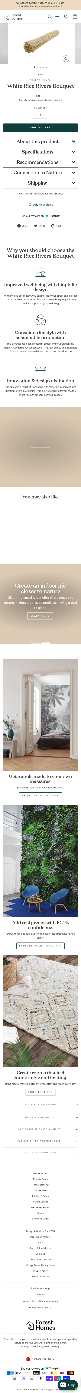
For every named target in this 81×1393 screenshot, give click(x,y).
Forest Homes (40, 80)
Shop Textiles (40, 1092)
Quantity (40, 108)
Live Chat (40, 1294)
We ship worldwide (39, 1117)
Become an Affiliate (40, 1236)
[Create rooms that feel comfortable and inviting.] (40, 1011)
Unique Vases (41, 1190)
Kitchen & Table (40, 1196)
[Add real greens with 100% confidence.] (40, 861)
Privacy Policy (40, 1270)
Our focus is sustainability (39, 1129)
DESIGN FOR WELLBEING (39, 1104)
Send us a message (41, 1288)
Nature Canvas (40, 1201)
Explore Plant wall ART (40, 945)
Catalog (41, 1213)
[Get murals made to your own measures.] (40, 715)
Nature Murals (40, 1173)
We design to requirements (39, 1141)
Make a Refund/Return (40, 1248)
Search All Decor (40, 1218)
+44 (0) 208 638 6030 (40, 1307)
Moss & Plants (40, 1179)
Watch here (42, 467)
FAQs (40, 1242)
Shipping (35, 100)
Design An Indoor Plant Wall (40, 1231)
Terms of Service (40, 1276)
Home (40, 74)
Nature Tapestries (40, 1207)
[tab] (40, 142)
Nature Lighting (41, 1184)
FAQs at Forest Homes (50, 193)
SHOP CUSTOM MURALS (40, 795)
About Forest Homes (40, 1259)
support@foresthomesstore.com (40, 1301)
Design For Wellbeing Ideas (40, 1265)
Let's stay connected (39, 1153)
